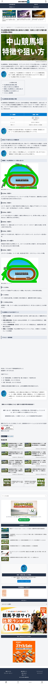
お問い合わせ (24, 673)
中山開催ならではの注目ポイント (11, 91)
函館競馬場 (4, 591)
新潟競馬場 (4, 594)
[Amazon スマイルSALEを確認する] (24, 651)
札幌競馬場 (4, 590)
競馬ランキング (4, 430)
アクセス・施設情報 (8, 93)
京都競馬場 (26, 593)
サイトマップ (39, 673)
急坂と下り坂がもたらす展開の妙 (11, 86)
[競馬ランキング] (7, 428)
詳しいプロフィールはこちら (24, 581)
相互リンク (24, 675)
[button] (46, 496)
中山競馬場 (11, 436)
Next (47, 16)
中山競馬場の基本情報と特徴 (10, 84)
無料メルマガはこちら (24, 519)
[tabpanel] (9, 16)
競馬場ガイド (4, 436)
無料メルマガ (8, 671)
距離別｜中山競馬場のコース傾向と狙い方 (13, 89)
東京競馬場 (26, 590)
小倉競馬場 (26, 595)
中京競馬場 (26, 591)
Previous (1, 16)
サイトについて (40, 671)
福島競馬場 (4, 593)
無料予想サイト (24, 671)
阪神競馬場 (26, 594)
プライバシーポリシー (8, 673)
